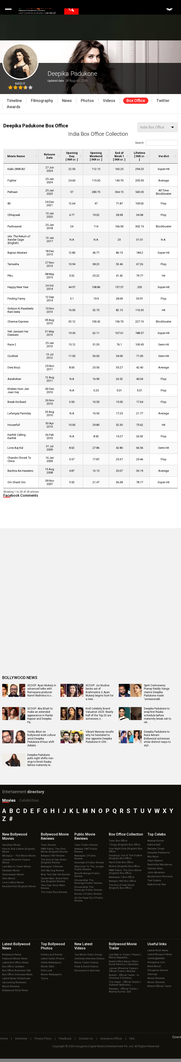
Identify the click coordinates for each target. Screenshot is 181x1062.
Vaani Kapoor (155, 860)
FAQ (132, 1038)
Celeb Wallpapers (51, 962)
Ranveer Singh (155, 848)
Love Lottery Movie (13, 882)
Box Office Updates (13, 966)
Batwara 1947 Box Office (122, 881)
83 (9, 203)
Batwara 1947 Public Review (86, 850)
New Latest (83, 946)
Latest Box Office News (15, 962)
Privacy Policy (42, 1038)
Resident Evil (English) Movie (19, 886)
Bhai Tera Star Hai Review (55, 874)
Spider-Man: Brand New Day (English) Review (54, 880)
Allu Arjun (153, 856)
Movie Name (16, 156)
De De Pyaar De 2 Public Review (88, 899)
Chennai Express (18, 321)
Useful (157, 944)
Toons (44, 978)
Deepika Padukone (158, 852)
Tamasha (13, 264)
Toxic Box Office (118, 840)
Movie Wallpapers (51, 974)
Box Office (126, 834)
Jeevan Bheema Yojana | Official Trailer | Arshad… (123, 970)
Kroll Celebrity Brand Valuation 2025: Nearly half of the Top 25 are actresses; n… (99, 714)
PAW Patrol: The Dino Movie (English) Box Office (125, 872)
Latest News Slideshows (16, 978)
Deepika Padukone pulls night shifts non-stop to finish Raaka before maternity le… (40, 760)
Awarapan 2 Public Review (85, 857)
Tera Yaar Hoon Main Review (53, 887)
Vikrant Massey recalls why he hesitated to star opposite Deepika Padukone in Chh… (100, 737)
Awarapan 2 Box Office (121, 877)
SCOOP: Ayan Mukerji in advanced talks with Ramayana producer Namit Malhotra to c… (41, 690)
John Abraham (156, 872)
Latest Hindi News (157, 950)
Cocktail (13, 356)
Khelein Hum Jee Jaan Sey (18, 390)
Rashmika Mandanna (159, 864)
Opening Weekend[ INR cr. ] (96, 156)
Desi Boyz (14, 367)
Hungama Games (157, 970)
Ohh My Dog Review (52, 870)
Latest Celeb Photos (52, 958)
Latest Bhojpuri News (159, 954)
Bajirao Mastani (17, 252)
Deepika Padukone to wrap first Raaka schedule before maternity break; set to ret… (157, 715)
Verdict (163, 156)
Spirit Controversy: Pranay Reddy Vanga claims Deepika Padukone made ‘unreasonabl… (156, 692)
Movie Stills (47, 966)
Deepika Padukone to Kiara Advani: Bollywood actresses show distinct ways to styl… (157, 738)
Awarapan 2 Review (52, 866)
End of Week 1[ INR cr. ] (119, 156)
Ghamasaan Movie (13, 874)
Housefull (14, 424)
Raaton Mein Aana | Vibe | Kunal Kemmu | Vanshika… (124, 963)
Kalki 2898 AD (16, 169)
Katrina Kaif (153, 844)
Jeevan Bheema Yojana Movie (16, 861)
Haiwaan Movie (11, 870)
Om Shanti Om (17, 482)
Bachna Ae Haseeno (20, 470)
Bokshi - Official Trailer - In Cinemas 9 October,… (124, 976)
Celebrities (29, 800)
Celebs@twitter (156, 958)
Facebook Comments (20, 495)
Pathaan (13, 192)
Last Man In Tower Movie (16, 866)
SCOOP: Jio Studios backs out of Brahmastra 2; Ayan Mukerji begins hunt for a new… (99, 692)
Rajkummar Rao (156, 884)
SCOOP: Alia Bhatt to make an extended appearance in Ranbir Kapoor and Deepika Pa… (40, 715)
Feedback (65, 1038)
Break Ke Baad (17, 402)
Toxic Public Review (86, 844)
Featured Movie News (14, 958)
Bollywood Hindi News (15, 990)
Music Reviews (156, 982)
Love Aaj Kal (15, 447)
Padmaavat (15, 226)
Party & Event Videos (86, 966)
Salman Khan (155, 868)
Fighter (12, 180)
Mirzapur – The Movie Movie (19, 855)
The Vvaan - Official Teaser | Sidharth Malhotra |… (125, 983)
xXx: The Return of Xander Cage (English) (19, 240)
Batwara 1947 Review (52, 855)
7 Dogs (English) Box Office (124, 844)
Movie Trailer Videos (86, 962)
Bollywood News (11, 954)
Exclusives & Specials (87, 970)
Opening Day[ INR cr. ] (72, 156)
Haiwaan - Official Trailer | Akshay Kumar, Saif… (123, 990)
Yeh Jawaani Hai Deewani (18, 333)
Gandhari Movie (11, 844)
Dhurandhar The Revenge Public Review (88, 882)
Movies (8, 800)
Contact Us (86, 1038)
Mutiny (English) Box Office (124, 866)
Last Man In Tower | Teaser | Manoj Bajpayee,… (125, 956)
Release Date (49, 156)
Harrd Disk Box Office (121, 862)
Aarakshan (14, 379)
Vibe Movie (8, 878)
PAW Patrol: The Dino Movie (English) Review (54, 850)
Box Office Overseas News (17, 974)
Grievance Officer (111, 1038)
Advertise (21, 1038)
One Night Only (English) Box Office (125, 850)
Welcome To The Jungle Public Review (89, 868)
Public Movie (84, 836)
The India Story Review (54, 892)
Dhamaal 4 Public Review (89, 862)
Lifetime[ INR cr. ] (139, 156)
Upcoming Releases (14, 982)
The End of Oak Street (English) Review (53, 861)
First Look (46, 970)
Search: (139, 142)
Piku (10, 275)
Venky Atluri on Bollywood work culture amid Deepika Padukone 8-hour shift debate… (41, 738)
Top (156, 834)
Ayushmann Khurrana (160, 876)
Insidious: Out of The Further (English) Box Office (125, 857)
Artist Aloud (154, 966)
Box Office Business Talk (16, 970)
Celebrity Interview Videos (89, 958)
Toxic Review (48, 844)
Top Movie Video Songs (88, 954)
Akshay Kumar (155, 840)
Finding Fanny (16, 298)
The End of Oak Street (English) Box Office (121, 886)
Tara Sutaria (154, 880)
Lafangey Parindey (19, 413)
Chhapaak (14, 215)
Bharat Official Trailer (159, 986)
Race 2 (12, 344)
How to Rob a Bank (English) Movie (18, 850)
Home (4, 1038)
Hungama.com (156, 962)
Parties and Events (51, 954)
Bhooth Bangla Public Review (87, 875)
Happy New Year (18, 287)
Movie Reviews (10, 986)
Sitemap (152, 974)
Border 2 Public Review (88, 893)
